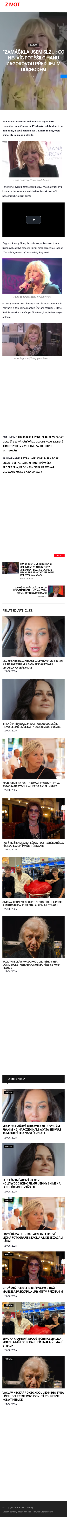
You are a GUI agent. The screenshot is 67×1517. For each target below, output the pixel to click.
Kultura (33, 45)
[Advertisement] (33, 397)
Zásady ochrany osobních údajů (16, 1512)
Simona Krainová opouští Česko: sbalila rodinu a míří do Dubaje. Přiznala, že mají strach (33, 904)
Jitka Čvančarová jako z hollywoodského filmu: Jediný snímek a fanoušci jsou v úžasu (31, 725)
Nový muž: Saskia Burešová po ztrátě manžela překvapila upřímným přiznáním (33, 844)
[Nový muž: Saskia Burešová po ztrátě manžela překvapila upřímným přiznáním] (33, 818)
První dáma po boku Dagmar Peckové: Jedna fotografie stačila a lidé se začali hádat (31, 785)
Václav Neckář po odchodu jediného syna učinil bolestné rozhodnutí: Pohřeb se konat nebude (32, 964)
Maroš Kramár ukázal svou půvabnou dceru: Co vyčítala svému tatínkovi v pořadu (30, 592)
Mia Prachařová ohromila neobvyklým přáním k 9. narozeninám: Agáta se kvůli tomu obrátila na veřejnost (32, 664)
